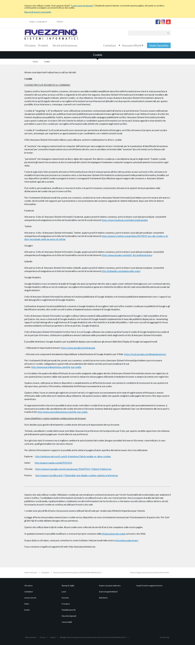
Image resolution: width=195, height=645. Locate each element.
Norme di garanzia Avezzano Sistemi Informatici (149, 572)
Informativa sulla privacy (126, 540)
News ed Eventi (30, 572)
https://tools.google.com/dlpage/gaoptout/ (145, 354)
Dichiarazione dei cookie (113, 533)
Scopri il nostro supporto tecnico (149, 585)
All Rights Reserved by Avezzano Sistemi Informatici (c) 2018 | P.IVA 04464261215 (93, 637)
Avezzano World (132, 45)
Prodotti (43, 45)
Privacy (43, 637)
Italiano (60, 21)
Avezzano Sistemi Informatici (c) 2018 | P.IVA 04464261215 (77, 572)
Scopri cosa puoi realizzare (110, 585)
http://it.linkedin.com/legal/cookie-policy (120, 271)
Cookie (53, 637)
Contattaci (109, 45)
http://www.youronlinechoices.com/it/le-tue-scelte (56, 367)
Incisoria (65, 598)
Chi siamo (30, 45)
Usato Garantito (158, 45)
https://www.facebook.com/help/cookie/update (125, 220)
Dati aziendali (30, 637)
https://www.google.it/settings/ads (78, 348)
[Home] (51, 42)
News (26, 604)
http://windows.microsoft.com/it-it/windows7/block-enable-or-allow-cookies (73, 456)
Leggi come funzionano (82, 5)
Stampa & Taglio (68, 585)
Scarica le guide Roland (108, 591)
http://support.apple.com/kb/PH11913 (53, 463)
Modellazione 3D (69, 610)
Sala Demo (103, 598)
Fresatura (66, 604)
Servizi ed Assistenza (65, 45)
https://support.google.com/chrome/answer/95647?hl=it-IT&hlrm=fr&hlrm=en (73, 469)
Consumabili (67, 622)
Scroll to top (164, 637)
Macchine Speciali (69, 616)
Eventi (27, 610)
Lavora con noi (30, 598)
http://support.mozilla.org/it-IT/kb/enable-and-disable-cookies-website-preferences (76, 475)
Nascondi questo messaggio (37, 12)
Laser (64, 591)
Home (35, 61)
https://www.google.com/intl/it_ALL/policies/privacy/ (127, 255)
